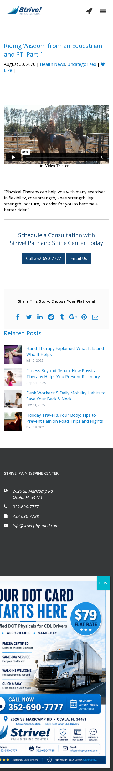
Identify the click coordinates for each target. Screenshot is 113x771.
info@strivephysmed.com (36, 526)
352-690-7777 (26, 507)
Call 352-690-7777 (43, 258)
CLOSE (103, 583)
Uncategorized (81, 64)
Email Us (78, 258)
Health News (52, 64)
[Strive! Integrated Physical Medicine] (25, 10)
